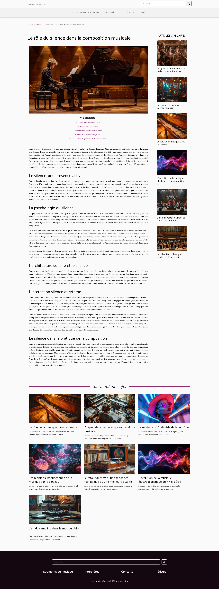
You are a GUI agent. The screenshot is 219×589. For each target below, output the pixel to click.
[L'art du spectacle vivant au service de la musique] (172, 202)
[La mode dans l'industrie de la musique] (164, 408)
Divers (143, 12)
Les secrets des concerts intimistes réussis (169, 106)
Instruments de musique (85, 12)
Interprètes (111, 12)
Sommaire (89, 118)
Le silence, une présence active (87, 122)
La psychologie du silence (87, 126)
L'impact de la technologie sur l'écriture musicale (109, 429)
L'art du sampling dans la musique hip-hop (54, 530)
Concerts (129, 12)
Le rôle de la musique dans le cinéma (171, 143)
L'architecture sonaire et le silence (88, 131)
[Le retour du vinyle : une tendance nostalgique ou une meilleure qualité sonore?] (109, 459)
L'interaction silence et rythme (87, 135)
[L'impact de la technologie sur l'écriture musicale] (109, 408)
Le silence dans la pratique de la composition (87, 139)
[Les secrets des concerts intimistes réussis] (172, 89)
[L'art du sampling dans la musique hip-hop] (55, 509)
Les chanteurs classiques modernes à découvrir (169, 255)
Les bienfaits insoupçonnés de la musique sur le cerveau (50, 479)
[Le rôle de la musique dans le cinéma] (172, 126)
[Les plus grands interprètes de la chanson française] (172, 53)
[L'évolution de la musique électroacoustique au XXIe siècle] (172, 162)
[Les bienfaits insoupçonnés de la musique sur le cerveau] (55, 459)
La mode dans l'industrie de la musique (164, 427)
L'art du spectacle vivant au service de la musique (171, 219)
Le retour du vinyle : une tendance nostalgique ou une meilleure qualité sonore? (108, 481)
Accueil (30, 25)
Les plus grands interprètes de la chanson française (171, 69)
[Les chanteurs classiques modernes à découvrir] (172, 238)
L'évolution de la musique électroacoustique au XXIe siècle (170, 181)
